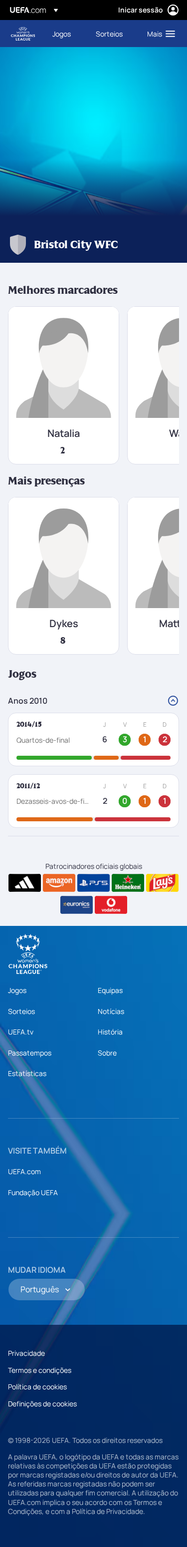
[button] (159, 33)
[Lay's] (162, 883)
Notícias (111, 1011)
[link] (61, 33)
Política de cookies (37, 1386)
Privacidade (26, 1353)
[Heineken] (128, 883)
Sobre (107, 1053)
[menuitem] (65, 33)
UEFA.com (24, 1171)
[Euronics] (76, 905)
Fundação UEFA (33, 1192)
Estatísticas (27, 1073)
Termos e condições (39, 1370)
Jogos (17, 990)
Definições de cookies (42, 1403)
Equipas (110, 990)
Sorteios (21, 1011)
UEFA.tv (20, 1032)
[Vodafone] (111, 905)
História (110, 1032)
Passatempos (29, 1053)
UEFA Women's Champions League (23, 34)
